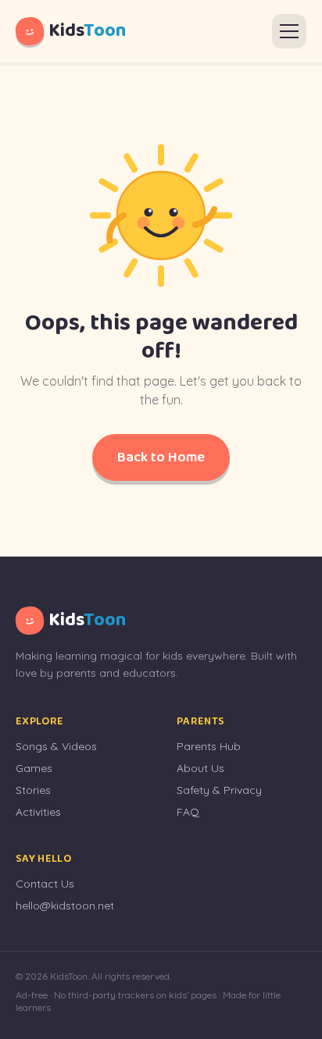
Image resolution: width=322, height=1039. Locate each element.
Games (34, 768)
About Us (200, 768)
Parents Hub (209, 746)
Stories (33, 790)
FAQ (188, 812)
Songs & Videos (56, 746)
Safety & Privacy (219, 790)
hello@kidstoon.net (65, 905)
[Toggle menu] (289, 31)
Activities (38, 812)
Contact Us (45, 884)
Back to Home (161, 457)
